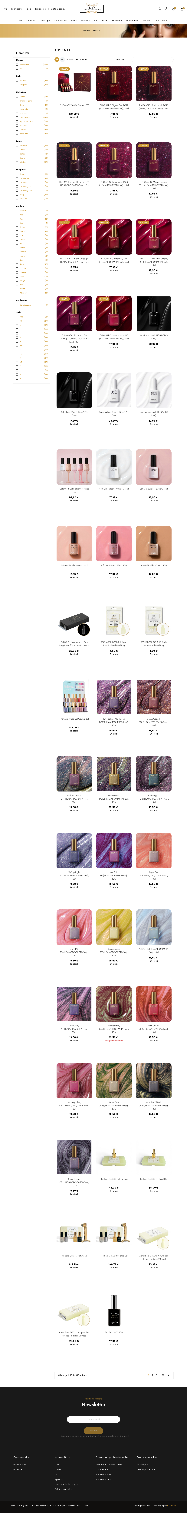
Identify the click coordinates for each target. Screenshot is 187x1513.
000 (33, 317)
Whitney (33, 293)
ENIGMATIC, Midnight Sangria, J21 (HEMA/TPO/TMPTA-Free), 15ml (153, 262)
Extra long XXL (33, 186)
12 (163, 1375)
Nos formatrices (103, 1474)
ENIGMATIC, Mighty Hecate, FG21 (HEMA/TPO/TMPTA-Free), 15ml (154, 185)
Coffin (33, 154)
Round (33, 158)
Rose (33, 276)
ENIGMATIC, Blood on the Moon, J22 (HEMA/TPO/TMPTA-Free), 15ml (74, 338)
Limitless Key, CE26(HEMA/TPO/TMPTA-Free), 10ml (114, 1029)
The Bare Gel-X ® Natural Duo (114, 1179)
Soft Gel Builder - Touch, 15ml (153, 565)
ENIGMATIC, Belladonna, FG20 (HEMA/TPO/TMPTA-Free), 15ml (114, 183)
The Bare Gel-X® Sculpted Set (113, 1255)
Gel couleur (33, 117)
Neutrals (33, 125)
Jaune (33, 239)
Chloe (33, 227)
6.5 (33, 362)
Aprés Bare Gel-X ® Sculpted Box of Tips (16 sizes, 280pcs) (74, 1334)
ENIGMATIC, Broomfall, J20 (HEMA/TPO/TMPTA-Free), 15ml (114, 260)
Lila (33, 243)
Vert (33, 284)
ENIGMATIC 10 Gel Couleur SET (74, 105)
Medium (33, 198)
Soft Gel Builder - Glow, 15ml (74, 565)
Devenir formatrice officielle (109, 1464)
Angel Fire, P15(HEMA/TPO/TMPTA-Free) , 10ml (153, 875)
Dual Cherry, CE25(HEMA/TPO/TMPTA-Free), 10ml (154, 1029)
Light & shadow (33, 121)
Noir (33, 260)
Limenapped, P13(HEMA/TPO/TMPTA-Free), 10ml (114, 952)
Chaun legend (33, 101)
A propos (59, 1479)
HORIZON (171, 1505)
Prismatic (33, 133)
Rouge (33, 280)
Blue (33, 223)
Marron (33, 256)
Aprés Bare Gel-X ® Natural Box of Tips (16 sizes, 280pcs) (153, 1257)
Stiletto (33, 162)
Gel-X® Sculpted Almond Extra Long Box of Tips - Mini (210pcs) (74, 644)
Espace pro (142, 1464)
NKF (33, 68)
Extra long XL (33, 182)
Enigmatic (33, 109)
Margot (33, 252)
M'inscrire (17, 1469)
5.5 (33, 354)
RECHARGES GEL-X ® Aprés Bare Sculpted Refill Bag (114, 644)
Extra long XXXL (33, 190)
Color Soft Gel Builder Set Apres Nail (74, 490)
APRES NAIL (33, 64)
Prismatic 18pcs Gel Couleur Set (74, 718)
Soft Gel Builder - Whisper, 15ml (114, 488)
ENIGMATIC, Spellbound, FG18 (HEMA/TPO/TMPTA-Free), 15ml (153, 107)
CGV (56, 1464)
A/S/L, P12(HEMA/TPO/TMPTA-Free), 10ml (153, 950)
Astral (33, 96)
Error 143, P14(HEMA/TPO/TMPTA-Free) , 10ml (74, 952)
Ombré (33, 129)
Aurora (33, 210)
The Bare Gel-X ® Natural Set (74, 1255)
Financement (102, 1469)
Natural (33, 80)
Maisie (33, 247)
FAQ (56, 1474)
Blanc (33, 215)
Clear (33, 105)
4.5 (33, 345)
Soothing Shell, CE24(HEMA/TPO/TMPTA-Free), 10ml (74, 1105)
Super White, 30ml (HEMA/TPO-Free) (114, 413)
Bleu (33, 219)
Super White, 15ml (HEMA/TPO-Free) (154, 413)
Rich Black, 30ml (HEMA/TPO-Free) (154, 337)
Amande (33, 145)
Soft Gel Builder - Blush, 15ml (114, 565)
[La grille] (56, 59)
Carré (33, 149)
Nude (33, 264)
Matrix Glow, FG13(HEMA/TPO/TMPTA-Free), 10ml (114, 799)
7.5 (33, 370)
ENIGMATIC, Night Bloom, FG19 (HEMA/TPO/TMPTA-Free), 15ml (74, 183)
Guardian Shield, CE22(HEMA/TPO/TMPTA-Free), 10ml (154, 1105)
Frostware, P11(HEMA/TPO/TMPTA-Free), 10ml (74, 1029)
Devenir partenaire (146, 1469)
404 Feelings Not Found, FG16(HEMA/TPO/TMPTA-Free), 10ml (114, 722)
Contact (58, 1469)
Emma (33, 231)
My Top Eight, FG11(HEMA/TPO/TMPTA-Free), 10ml (74, 875)
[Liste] (62, 59)
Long (33, 194)
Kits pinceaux (33, 305)
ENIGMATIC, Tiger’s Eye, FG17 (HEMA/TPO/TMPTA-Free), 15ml (114, 107)
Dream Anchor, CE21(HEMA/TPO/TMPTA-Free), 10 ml (74, 1182)
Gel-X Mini (33, 113)
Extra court (33, 178)
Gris (33, 235)
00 (33, 321)
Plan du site (82, 1505)
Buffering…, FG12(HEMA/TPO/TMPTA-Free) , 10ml (154, 799)
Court (33, 174)
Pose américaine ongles (66, 1484)
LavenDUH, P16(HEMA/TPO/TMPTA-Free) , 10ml (114, 875)
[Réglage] (167, 9)
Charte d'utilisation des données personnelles (52, 1505)
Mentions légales (19, 1505)
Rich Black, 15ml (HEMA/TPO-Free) (74, 413)
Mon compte (19, 1464)
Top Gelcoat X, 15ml (114, 1332)
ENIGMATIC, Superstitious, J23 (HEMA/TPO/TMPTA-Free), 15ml (114, 337)
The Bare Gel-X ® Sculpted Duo (153, 1179)
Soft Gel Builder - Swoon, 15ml (154, 488)
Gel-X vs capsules (63, 1489)
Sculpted (33, 84)
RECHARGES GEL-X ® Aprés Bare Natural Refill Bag (154, 644)
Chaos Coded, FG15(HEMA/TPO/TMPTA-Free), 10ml (153, 722)
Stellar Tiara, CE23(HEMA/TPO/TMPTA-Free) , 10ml (114, 1105)
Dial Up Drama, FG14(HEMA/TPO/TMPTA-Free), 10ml (74, 799)
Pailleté (33, 272)
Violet (33, 288)
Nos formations (103, 1479)
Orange (33, 268)
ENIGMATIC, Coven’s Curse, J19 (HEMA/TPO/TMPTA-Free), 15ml (74, 260)
